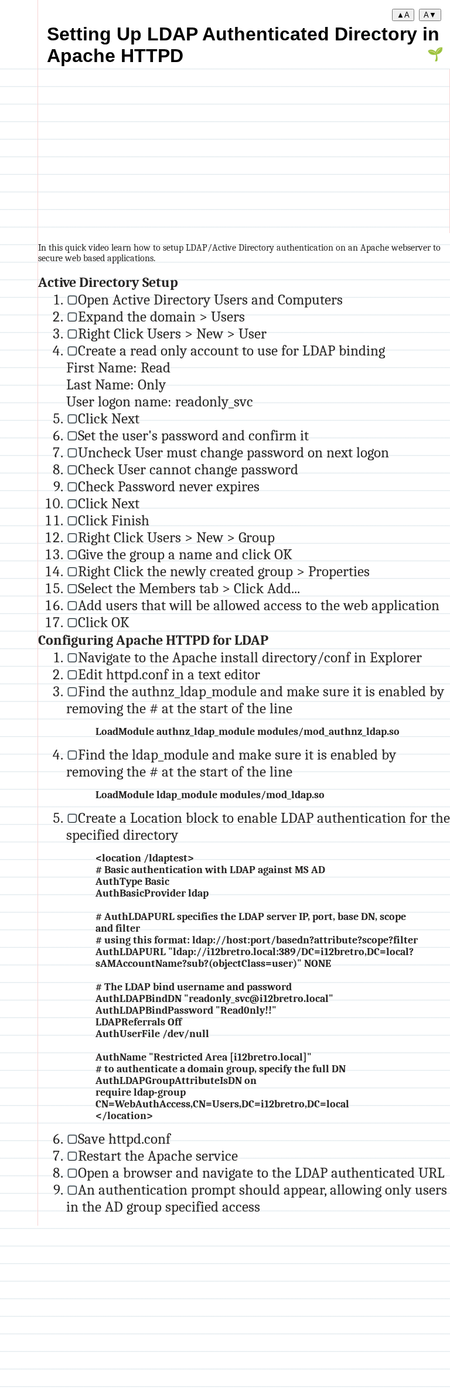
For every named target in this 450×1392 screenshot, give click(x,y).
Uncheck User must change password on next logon (233, 452)
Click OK (103, 622)
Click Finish (113, 520)
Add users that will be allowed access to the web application (258, 605)
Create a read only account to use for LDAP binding (231, 350)
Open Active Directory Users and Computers (210, 299)
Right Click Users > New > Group (176, 537)
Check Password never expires (169, 486)
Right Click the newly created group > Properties (224, 571)
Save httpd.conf (124, 1138)
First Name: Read (118, 367)
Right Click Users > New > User (172, 333)
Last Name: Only (116, 384)
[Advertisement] (243, 151)
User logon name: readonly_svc (159, 401)
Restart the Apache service (158, 1155)
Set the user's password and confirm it (193, 435)
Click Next (108, 418)
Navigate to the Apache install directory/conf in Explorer (250, 657)
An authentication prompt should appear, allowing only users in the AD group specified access (256, 1198)
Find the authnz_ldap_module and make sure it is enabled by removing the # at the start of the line (255, 700)
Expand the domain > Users (161, 316)
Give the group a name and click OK (185, 554)
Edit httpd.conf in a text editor (169, 674)
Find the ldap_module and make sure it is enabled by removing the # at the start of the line (231, 763)
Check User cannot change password (188, 469)
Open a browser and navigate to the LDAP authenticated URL (261, 1172)
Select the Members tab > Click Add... (189, 588)
